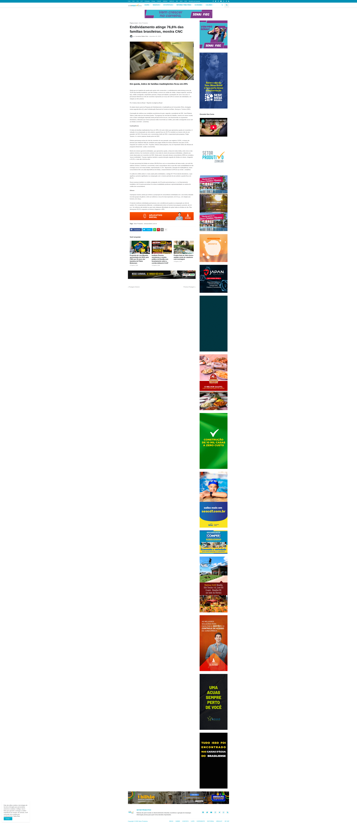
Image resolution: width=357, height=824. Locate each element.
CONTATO (185, 821)
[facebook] (203, 812)
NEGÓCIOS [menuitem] (156, 5)
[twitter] (215, 1)
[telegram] (226, 1)
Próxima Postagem (189, 287)
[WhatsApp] (154, 229)
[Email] (162, 229)
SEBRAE (165, 1)
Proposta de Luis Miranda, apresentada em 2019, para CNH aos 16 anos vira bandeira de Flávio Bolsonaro (139, 259)
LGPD (192, 821)
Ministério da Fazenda (194, 1)
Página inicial (134, 23)
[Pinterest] (158, 229)
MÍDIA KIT (219, 821)
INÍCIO (171, 821)
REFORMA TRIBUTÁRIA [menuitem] (184, 5)
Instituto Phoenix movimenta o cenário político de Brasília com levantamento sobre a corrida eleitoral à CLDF (160, 259)
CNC (133, 1)
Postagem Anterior (134, 287)
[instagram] (218, 1)
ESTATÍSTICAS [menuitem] (168, 5)
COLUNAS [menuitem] (209, 5)
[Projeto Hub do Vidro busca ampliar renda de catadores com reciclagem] (184, 247)
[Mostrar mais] (165, 229)
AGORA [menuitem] (146, 5)
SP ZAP (227, 821)
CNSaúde (147, 1)
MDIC (181, 1)
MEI (177, 1)
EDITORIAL (210, 821)
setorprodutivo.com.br (150, 223)
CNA (129, 1)
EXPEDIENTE (201, 821)
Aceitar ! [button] (8, 818)
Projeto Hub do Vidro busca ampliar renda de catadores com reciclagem (183, 257)
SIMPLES (171, 1)
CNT (141, 1)
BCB (186, 1)
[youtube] (221, 1)
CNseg (153, 1)
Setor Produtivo (143, 23)
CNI (138, 1)
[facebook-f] (213, 1)
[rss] (228, 1)
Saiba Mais (16, 816)
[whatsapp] (223, 1)
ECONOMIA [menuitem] (198, 5)
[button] (222, 5)
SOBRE (178, 821)
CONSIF (159, 1)
